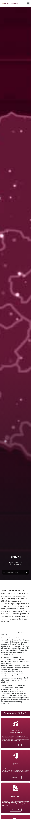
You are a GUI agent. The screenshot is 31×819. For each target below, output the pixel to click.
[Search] (27, 572)
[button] (28, 3)
